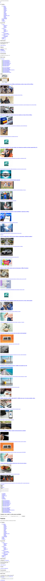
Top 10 (5, 27)
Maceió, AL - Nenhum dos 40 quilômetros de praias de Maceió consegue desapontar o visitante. (13, 376)
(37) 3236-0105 (6, 560)
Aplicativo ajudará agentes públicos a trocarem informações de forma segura (10, 233)
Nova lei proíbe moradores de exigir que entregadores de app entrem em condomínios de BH (13, 158)
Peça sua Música (6, 33)
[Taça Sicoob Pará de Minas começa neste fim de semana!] (6, 199)
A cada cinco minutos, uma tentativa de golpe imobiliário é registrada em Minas (14, 211)
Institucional (5, 25)
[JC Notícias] (2, 58)
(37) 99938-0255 (2, 50)
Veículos (5, 10)
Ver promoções (6, 35)
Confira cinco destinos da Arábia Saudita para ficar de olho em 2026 (9, 387)
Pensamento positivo (7, 15)
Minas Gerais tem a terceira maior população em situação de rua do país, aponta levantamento (13, 354)
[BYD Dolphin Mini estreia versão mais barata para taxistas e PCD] (6, 255)
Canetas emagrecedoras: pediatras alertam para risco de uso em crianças (13, 463)
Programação (4, 37)
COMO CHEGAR (3, 45)
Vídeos (3, 19)
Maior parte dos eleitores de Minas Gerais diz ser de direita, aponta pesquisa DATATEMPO (13, 452)
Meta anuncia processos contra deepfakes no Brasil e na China (9, 222)
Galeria (5, 31)
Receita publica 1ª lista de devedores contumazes (7, 419)
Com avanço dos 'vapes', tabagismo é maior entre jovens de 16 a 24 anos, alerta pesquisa (16, 300)
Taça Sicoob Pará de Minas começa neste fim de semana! (8, 200)
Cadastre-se (3, 21)
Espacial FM (4, 494)
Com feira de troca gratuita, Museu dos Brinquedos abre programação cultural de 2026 (12, 289)
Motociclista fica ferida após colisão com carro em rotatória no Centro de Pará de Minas (16, 114)
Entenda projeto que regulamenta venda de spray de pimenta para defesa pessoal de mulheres (13, 441)
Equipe (5, 26)
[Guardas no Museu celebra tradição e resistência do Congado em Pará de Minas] (6, 93)
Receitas (5, 29)
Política (5, 16)
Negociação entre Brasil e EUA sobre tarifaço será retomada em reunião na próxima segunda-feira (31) (18, 147)
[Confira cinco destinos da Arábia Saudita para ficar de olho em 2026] (6, 385)
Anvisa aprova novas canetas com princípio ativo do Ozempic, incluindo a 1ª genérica (12, 322)
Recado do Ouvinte (6, 34)
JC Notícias (3, 493)
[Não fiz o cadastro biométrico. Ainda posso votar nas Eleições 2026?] (7, 342)
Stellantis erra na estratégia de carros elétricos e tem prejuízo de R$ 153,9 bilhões (11, 246)
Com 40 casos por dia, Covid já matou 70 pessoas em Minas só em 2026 (10, 311)
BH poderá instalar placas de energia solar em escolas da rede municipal (13, 333)
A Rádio (3, 24)
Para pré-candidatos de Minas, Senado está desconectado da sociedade (13, 430)
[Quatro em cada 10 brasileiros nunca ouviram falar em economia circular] (5, 407)
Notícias (5, 6)
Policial (5, 7)
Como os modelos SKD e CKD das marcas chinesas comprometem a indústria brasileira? (16, 236)
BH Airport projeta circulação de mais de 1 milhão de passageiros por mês (13, 365)
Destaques (5, 8)
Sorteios (5, 17)
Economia (5, 14)
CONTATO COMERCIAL (4, 568)
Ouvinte (3, 32)
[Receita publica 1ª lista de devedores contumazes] (6, 418)
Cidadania (5, 13)
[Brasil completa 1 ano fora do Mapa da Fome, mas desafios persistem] (5, 472)
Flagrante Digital (4, 18)
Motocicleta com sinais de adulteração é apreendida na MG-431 (9, 136)
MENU (1, 485)
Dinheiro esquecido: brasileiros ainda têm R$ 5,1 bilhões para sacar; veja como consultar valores (17, 398)
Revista (5, 30)
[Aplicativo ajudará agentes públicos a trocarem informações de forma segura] (6, 231)
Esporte (5, 9)
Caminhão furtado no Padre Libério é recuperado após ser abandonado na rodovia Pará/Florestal (13, 125)
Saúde (5, 12)
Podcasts (3, 20)
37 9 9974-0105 (2, 580)
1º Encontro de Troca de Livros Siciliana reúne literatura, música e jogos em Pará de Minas (16, 84)
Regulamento (6, 36)
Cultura (5, 11)
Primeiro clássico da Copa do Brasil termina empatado (10, 179)
